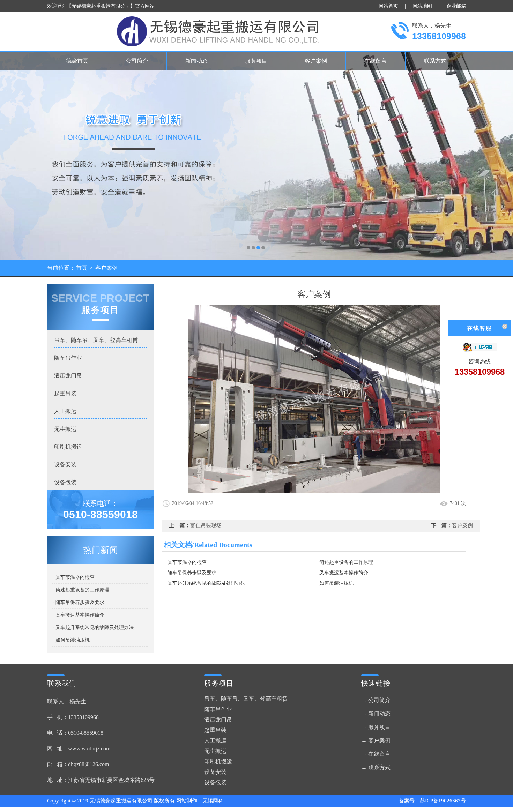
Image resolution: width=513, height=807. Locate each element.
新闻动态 (196, 61)
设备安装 (65, 465)
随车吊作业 (68, 358)
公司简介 (137, 61)
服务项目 (256, 61)
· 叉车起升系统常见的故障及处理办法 (93, 627)
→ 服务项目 (376, 727)
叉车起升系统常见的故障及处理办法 (207, 583)
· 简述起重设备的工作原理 (80, 589)
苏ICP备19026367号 (443, 801)
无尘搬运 (65, 429)
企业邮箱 (456, 6)
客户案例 (316, 61)
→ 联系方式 (376, 767)
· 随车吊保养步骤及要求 (78, 602)
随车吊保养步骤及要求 (192, 572)
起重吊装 (65, 393)
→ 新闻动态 (376, 714)
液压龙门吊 (68, 376)
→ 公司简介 (376, 700)
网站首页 (388, 6)
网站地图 (422, 6)
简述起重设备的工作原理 (346, 562)
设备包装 (65, 482)
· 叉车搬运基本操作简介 (78, 615)
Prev (12, 155)
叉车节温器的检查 (187, 562)
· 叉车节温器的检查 (73, 577)
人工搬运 (65, 411)
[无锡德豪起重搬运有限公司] (256, 155)
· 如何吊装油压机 (71, 640)
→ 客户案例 (376, 741)
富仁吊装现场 (206, 525)
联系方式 (435, 61)
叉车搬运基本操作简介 (343, 572)
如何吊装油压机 (336, 583)
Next (501, 155)
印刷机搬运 (68, 447)
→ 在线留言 (376, 754)
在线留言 (375, 61)
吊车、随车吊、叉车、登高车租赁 (96, 340)
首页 (81, 268)
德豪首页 (77, 61)
